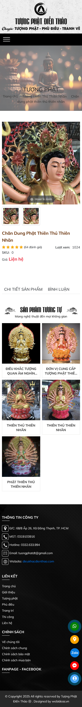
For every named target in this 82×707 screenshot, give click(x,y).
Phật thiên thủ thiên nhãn (21, 484)
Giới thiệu (8, 592)
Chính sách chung (14, 648)
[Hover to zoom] (41, 162)
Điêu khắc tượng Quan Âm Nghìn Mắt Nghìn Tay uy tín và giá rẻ (21, 371)
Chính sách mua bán (16, 660)
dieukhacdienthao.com (38, 561)
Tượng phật (10, 598)
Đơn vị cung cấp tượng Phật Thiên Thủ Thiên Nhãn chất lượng (61, 371)
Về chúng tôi (10, 642)
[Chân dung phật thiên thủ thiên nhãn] (11, 216)
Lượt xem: (62, 247)
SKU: (6, 252)
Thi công (8, 617)
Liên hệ (7, 623)
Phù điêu (8, 604)
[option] (11, 216)
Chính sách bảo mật (16, 654)
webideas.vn (60, 701)
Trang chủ (9, 586)
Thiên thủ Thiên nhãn (21, 427)
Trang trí (8, 611)
